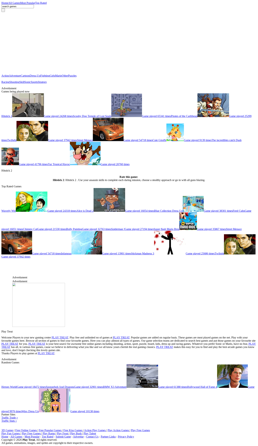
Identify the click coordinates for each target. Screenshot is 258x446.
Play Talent (90, 433)
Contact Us (92, 436)
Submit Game (63, 436)
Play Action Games (119, 430)
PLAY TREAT (60, 337)
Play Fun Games (11, 433)
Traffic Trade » (9, 417)
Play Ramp (49, 433)
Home (4, 436)
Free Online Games (26, 430)
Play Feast (63, 433)
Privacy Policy (126, 436)
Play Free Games (140, 430)
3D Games (7, 430)
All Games (16, 436)
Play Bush (76, 433)
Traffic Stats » (9, 420)
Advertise (78, 436)
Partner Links (108, 436)
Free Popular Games (50, 430)
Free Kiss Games (73, 430)
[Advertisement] (129, 44)
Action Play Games (95, 430)
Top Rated (47, 436)
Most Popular (32, 436)
